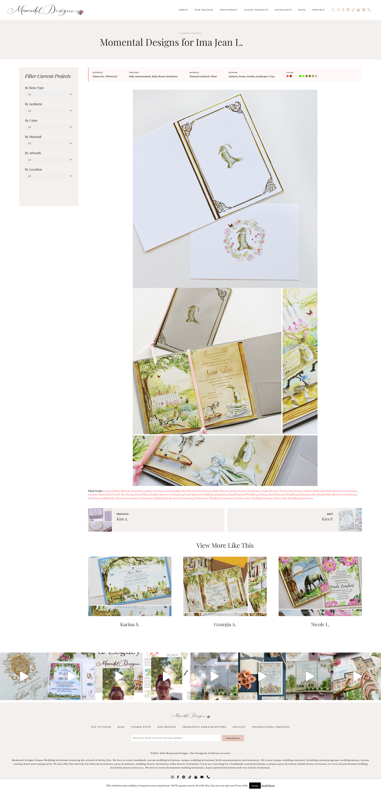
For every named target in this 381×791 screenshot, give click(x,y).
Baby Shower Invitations (164, 76)
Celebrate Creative (219, 753)
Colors (289, 72)
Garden (251, 76)
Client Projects (256, 9)
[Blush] (288, 76)
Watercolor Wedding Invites (254, 498)
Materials (194, 72)
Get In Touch (101, 726)
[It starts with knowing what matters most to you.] (357, 676)
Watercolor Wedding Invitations (214, 498)
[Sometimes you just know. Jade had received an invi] (309, 676)
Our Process (204, 9)
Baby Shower (221, 490)
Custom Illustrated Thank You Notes (110, 494)
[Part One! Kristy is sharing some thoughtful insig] (166, 676)
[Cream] (294, 76)
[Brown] (291, 76)
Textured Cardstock (199, 76)
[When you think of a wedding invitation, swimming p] (71, 676)
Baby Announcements (160, 490)
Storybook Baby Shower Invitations (334, 494)
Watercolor (98, 76)
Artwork (233, 72)
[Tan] (316, 76)
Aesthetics (97, 72)
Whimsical (111, 76)
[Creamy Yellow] (297, 76)
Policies (239, 726)
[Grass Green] (303, 76)
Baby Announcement (140, 76)
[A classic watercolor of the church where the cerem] (262, 676)
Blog (302, 9)
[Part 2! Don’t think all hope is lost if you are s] (119, 676)
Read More (268, 785)
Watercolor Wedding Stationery (293, 498)
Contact (318, 9)
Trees (271, 76)
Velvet (214, 76)
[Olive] (310, 76)
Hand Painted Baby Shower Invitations (159, 494)
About (183, 9)
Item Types (134, 72)
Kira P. (327, 518)
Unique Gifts (141, 726)
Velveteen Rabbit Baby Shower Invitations (166, 498)
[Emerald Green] (300, 76)
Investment (229, 9)
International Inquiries (271, 726)
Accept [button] (255, 785)
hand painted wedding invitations (206, 494)
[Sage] (313, 76)
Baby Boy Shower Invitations (193, 490)
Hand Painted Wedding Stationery (289, 494)
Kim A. (122, 518)
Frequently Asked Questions (204, 726)
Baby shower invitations (246, 490)
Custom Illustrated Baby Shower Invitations (329, 490)
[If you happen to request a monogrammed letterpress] (24, 676)
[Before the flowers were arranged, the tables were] (214, 676)
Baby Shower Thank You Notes (281, 490)
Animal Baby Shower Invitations (124, 490)
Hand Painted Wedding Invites (247, 494)
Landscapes (262, 76)
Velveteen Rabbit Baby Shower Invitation (113, 498)
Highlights (283, 9)
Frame (242, 76)
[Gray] (307, 76)
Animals (233, 76)
